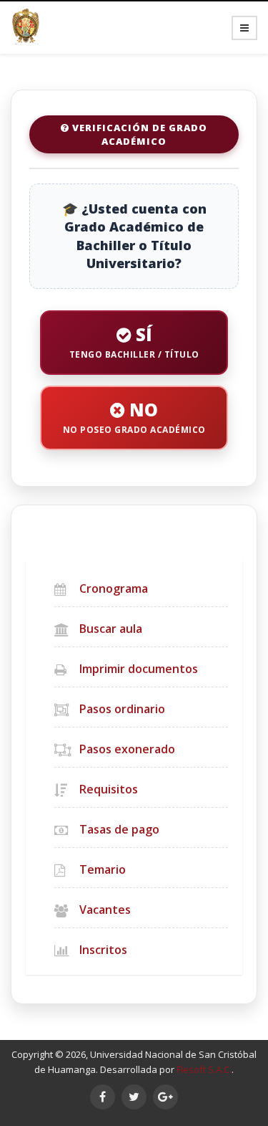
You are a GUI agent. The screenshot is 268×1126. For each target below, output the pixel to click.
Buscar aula (110, 628)
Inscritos (103, 950)
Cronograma (113, 588)
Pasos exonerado (127, 749)
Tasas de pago (119, 829)
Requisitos (108, 789)
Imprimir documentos (138, 669)
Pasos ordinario (122, 709)
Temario (102, 869)
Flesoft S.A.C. (204, 1069)
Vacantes (105, 909)
